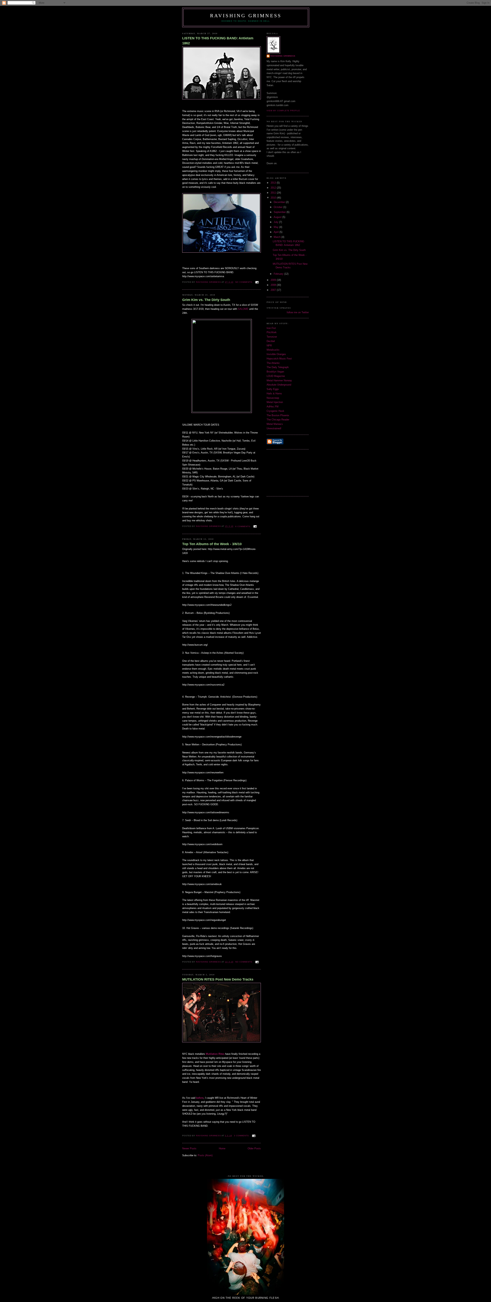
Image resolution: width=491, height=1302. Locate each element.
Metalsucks (273, 349)
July (276, 222)
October (278, 207)
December (280, 202)
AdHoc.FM (272, 406)
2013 (274, 182)
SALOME (243, 308)
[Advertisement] (286, 472)
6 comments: (243, 526)
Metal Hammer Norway (279, 380)
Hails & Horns (274, 393)
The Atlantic (273, 363)
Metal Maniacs (275, 424)
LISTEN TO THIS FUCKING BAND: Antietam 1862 (217, 40)
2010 (274, 197)
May (276, 227)
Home (222, 1148)
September (280, 212)
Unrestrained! (274, 428)
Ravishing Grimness (246, 15)
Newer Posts (189, 1148)
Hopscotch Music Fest (279, 358)
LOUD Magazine (276, 376)
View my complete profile (283, 111)
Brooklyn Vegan (275, 371)
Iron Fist (271, 328)
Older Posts (254, 1148)
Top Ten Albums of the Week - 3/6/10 (212, 544)
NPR (269, 345)
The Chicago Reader (278, 419)
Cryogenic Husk (275, 411)
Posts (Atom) (205, 1155)
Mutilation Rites (215, 1053)
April (276, 232)
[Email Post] (257, 282)
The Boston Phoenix (278, 415)
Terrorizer (272, 336)
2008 (274, 284)
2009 (274, 280)
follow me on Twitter (298, 312)
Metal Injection (275, 402)
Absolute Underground (279, 384)
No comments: (244, 282)
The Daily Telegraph (278, 367)
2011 (274, 192)
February (279, 273)
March (277, 237)
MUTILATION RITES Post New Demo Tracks (217, 979)
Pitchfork (272, 332)
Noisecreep (273, 397)
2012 (274, 187)
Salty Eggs (273, 389)
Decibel (271, 341)
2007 (274, 289)
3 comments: (242, 1136)
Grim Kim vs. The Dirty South (206, 300)
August (278, 217)
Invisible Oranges (276, 354)
